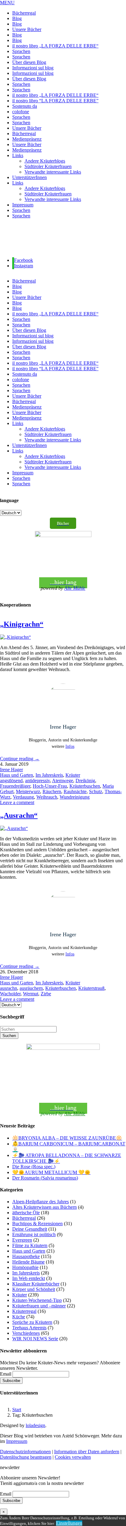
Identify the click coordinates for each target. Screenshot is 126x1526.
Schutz (95, 791)
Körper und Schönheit (33, 1289)
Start (16, 1409)
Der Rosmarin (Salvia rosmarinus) (45, 1177)
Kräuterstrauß (91, 988)
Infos (69, 746)
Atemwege (62, 780)
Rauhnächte (75, 791)
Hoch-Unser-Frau (50, 786)
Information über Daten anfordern (86, 1451)
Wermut (30, 993)
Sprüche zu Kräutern (32, 1322)
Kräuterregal (24, 1311)
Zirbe (46, 993)
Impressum (16, 1441)
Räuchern (52, 791)
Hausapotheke (26, 1256)
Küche (18, 1316)
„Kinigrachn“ (21, 624)
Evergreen (22, 1240)
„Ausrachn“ (19, 815)
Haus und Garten (16, 775)
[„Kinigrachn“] (15, 637)
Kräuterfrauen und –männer (39, 1305)
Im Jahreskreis (49, 775)
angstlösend (11, 780)
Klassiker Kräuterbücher (35, 1283)
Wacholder (10, 993)
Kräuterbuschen (84, 786)
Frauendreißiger (15, 786)
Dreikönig (85, 780)
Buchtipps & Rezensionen (37, 1223)
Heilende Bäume (28, 1261)
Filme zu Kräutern (29, 1245)
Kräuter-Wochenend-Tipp (37, 1300)
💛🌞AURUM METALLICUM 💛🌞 (51, 1172)
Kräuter (72, 775)
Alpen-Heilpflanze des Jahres (40, 1201)
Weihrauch (46, 797)
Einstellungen (69, 1523)
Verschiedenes (26, 1333)
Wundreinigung (75, 797)
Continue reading (19, 758)
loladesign (35, 1425)
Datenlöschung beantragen (25, 1457)
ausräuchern (31, 988)
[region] (63, 238)
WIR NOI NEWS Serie (35, 1338)
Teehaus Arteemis (29, 1327)
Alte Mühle (74, 588)
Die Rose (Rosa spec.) (33, 1166)
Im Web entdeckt (28, 1278)
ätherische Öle (26, 1212)
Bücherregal (24, 1218)
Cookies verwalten (73, 1457)
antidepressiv (37, 780)
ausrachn (8, 988)
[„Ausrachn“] (14, 828)
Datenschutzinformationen (25, 1451)
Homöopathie (25, 1267)
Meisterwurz (28, 791)
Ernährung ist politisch (34, 1234)
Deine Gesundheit (29, 1229)
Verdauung (23, 797)
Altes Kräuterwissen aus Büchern (44, 1207)
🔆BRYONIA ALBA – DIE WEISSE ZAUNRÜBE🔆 (67, 1138)
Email (5, 1374)
